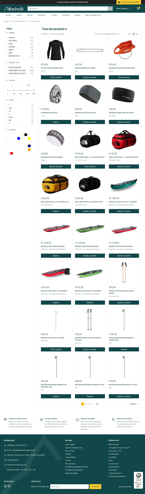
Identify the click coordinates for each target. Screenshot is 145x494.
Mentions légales (71, 473)
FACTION (78, 343)
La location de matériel (117, 476)
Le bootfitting (70, 457)
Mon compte (122, 8)
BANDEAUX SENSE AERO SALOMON (121, 113)
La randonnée (114, 454)
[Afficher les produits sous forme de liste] (137, 34)
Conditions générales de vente (76, 467)
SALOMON (112, 116)
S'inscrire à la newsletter (130, 2)
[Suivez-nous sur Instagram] (9, 486)
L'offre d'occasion (115, 473)
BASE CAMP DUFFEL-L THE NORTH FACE (55, 202)
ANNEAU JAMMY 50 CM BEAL (85, 68)
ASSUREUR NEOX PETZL (49, 113)
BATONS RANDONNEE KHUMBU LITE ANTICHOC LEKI (54, 386)
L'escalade (112, 457)
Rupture (56, 122)
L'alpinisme (113, 470)
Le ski (111, 460)
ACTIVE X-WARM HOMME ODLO (52, 68)
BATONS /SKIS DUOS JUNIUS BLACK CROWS (121, 292)
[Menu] (142, 473)
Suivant (133, 404)
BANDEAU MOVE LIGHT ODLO (85, 113)
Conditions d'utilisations (74, 470)
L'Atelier (68, 454)
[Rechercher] (110, 8)
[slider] (34, 90)
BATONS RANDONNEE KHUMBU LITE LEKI (89, 385)
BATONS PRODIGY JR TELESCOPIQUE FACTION (88, 339)
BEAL (76, 71)
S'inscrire (95, 487)
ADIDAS (43, 160)
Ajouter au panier (89, 77)
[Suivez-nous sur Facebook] (5, 486)
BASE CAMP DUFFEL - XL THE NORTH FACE (89, 157)
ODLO (43, 71)
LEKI (110, 343)
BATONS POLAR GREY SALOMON (52, 338)
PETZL (111, 71)
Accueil (6, 21)
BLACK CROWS (114, 296)
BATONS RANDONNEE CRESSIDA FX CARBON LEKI (121, 339)
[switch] (138, 486)
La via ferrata (113, 464)
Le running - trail (115, 451)
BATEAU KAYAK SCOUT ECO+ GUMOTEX (123, 202)
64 (97, 404)
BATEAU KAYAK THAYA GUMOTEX (120, 246)
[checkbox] (21, 37)
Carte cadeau (70, 444)
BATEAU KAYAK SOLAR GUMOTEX (53, 246)
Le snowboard (114, 467)
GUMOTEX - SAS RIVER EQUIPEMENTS (121, 205)
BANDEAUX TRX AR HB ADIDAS (52, 157)
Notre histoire (114, 444)
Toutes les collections (18, 21)
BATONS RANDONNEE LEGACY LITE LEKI (123, 385)
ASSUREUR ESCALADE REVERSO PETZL (122, 68)
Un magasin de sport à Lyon (119, 448)
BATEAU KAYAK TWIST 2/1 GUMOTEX (54, 291)
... (93, 404)
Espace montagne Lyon (73, 448)
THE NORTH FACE (81, 160)
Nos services (70, 451)
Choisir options (56, 77)
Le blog (68, 460)
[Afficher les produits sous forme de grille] (134, 34)
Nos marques (70, 464)
